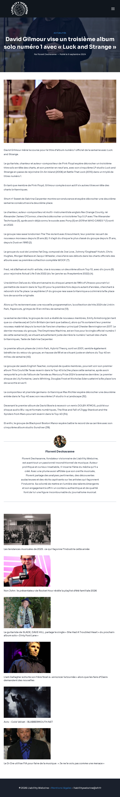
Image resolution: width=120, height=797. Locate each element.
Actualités (60, 33)
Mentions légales (61, 787)
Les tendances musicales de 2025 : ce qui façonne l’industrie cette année (47, 549)
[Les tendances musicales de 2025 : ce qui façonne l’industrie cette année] (60, 529)
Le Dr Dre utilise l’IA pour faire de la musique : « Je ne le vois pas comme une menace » (54, 763)
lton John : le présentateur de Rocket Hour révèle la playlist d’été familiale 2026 (50, 590)
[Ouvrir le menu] (113, 9)
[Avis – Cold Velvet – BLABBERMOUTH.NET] (60, 702)
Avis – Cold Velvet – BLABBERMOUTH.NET (28, 721)
